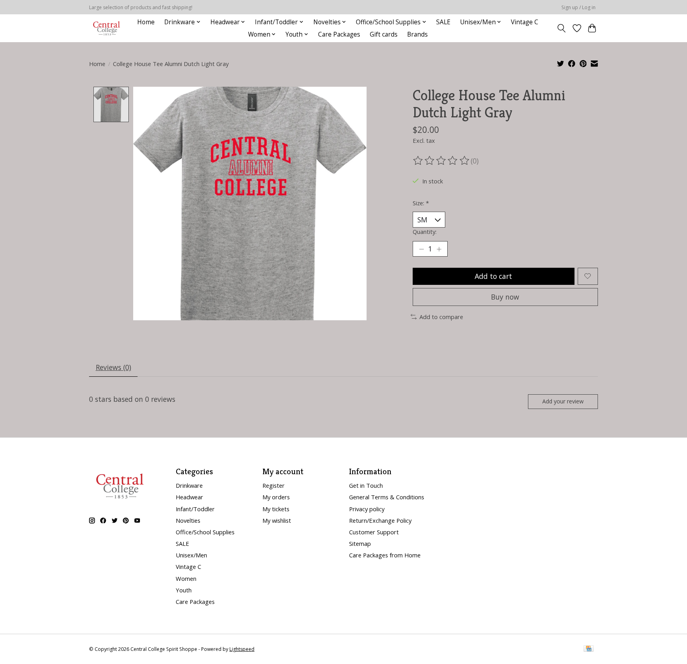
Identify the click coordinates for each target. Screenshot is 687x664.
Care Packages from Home (385, 555)
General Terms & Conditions (386, 497)
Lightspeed (241, 649)
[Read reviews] (442, 161)
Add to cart (493, 276)
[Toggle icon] (561, 28)
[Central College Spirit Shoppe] (106, 28)
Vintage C (524, 22)
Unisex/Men (191, 555)
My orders (276, 497)
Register (273, 485)
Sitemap (360, 543)
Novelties (188, 520)
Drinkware (189, 485)
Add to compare (441, 317)
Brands (417, 34)
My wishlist (276, 520)
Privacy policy (366, 509)
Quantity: (425, 232)
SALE (443, 22)
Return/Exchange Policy (380, 520)
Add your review (563, 401)
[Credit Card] (589, 649)
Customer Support (374, 532)
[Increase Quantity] (438, 249)
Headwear (189, 497)
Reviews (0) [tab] (113, 367)
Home (146, 22)
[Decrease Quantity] (421, 249)
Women (186, 578)
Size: (421, 203)
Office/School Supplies (205, 532)
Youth (184, 590)
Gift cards (384, 34)
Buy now (505, 297)
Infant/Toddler (195, 509)
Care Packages (339, 34)
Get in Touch (366, 485)
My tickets (275, 509)
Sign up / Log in (578, 7)
